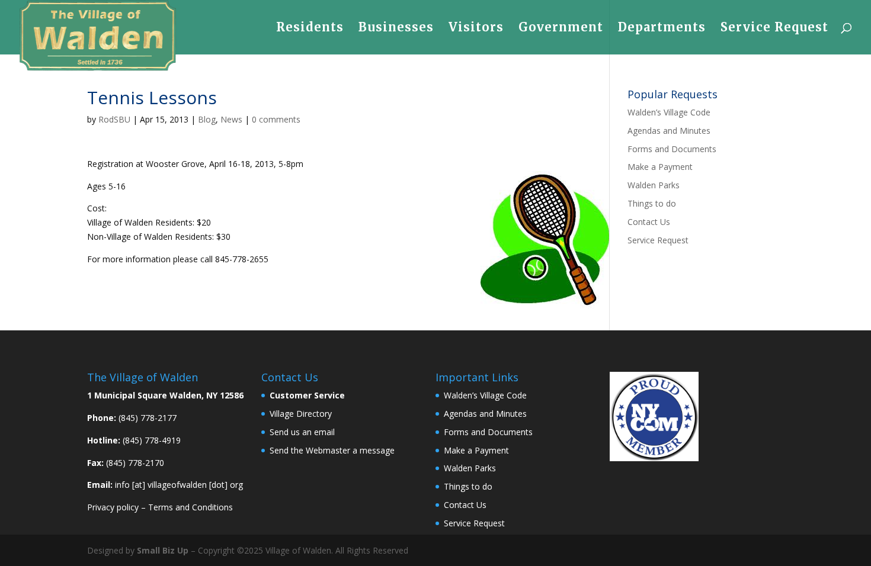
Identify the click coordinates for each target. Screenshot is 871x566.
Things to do (651, 203)
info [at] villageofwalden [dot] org (179, 484)
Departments (662, 28)
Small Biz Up (162, 550)
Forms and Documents (671, 149)
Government (560, 28)
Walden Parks (653, 185)
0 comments (276, 119)
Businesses (396, 28)
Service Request (774, 28)
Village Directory (301, 413)
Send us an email (302, 432)
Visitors (476, 28)
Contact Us (648, 221)
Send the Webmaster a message (332, 450)
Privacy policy (113, 507)
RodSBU (114, 119)
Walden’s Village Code (668, 112)
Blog (207, 119)
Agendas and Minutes (668, 130)
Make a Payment (660, 166)
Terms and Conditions (190, 507)
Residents (310, 28)
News (231, 119)
